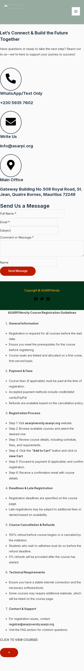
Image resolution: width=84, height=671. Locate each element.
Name (4, 262)
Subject (5, 230)
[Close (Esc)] (59, 661)
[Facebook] (36, 299)
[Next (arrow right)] (25, 668)
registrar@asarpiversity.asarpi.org (31, 624)
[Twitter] (42, 299)
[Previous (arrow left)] (8, 668)
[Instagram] (48, 299)
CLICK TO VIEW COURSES (19, 640)
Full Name (8, 213)
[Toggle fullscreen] (25, 661)
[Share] (42, 661)
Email (5, 222)
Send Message (18, 271)
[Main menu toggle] (76, 11)
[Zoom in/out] (8, 661)
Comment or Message (17, 237)
